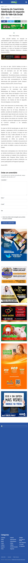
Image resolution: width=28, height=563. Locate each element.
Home (2, 6)
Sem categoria (22, 542)
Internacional (13, 539)
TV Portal (21, 544)
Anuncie (9, 557)
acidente (3, 537)
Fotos (2, 548)
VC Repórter (22, 546)
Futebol (12, 537)
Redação (8, 17)
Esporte (3, 547)
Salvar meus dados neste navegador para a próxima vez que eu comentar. (14, 217)
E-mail (3, 204)
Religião (21, 537)
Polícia (11, 543)
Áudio (2, 539)
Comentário (4, 180)
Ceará (6, 6)
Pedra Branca (13, 541)
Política (11, 545)
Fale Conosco (16, 557)
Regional (12, 548)
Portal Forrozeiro (14, 547)
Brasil (2, 541)
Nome (3, 198)
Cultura (2, 545)
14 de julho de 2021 (16, 17)
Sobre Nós (3, 557)
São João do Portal (22, 540)
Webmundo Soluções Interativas (18, 559)
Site (2, 210)
